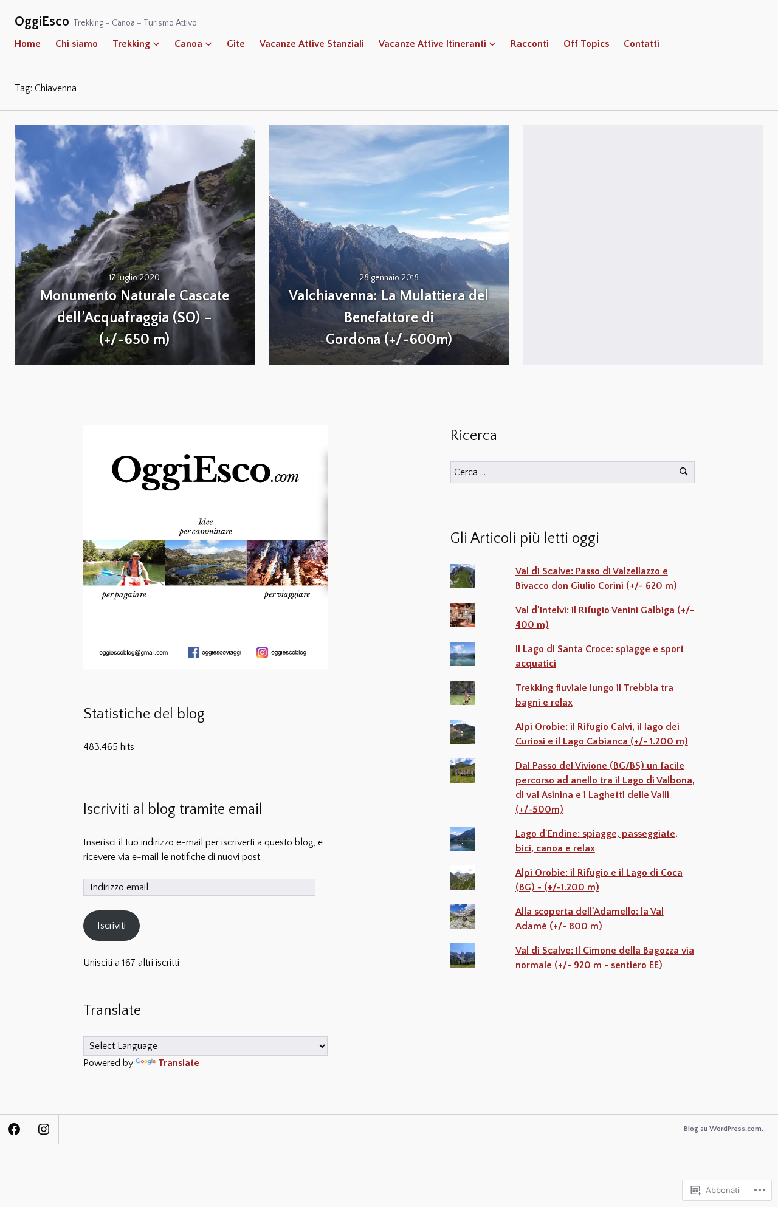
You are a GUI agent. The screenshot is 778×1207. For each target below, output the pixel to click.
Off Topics (586, 43)
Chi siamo (76, 43)
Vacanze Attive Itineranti (432, 43)
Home (28, 43)
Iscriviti (111, 925)
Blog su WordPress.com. (723, 1129)
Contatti (641, 43)
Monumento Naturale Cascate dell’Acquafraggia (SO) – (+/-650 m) (134, 318)
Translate (178, 1062)
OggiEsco (42, 21)
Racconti (530, 43)
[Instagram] (43, 1129)
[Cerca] (684, 472)
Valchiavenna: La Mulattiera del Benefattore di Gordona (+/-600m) (389, 318)
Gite (236, 43)
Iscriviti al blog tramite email (173, 809)
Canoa (188, 43)
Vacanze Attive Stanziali (312, 43)
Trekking (131, 43)
